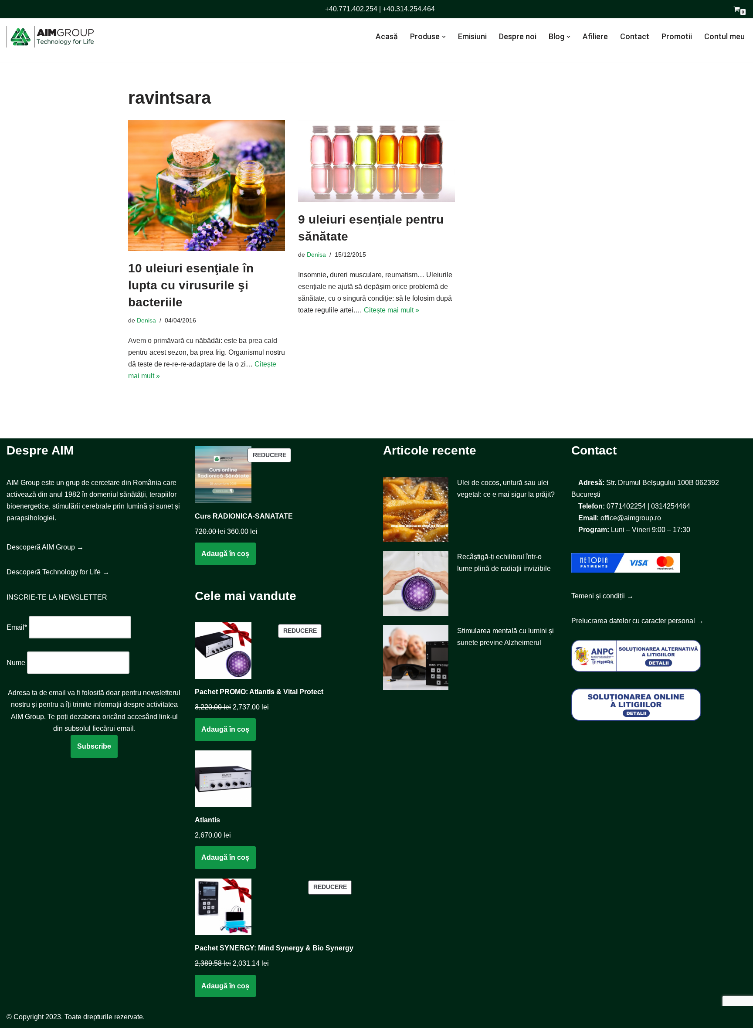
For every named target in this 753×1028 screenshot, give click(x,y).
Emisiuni (472, 36)
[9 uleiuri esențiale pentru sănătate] (376, 161)
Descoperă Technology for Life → (58, 572)
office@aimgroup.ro (630, 518)
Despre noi (517, 36)
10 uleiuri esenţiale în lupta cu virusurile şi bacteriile (191, 285)
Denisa (146, 320)
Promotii (676, 36)
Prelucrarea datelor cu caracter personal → (637, 620)
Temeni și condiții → (602, 596)
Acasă (387, 36)
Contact (634, 36)
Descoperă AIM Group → (45, 547)
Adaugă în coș (225, 553)
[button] (444, 37)
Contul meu (724, 36)
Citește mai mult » (391, 310)
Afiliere (595, 36)
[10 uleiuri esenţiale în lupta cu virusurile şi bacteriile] (206, 185)
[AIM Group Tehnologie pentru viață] (50, 36)
